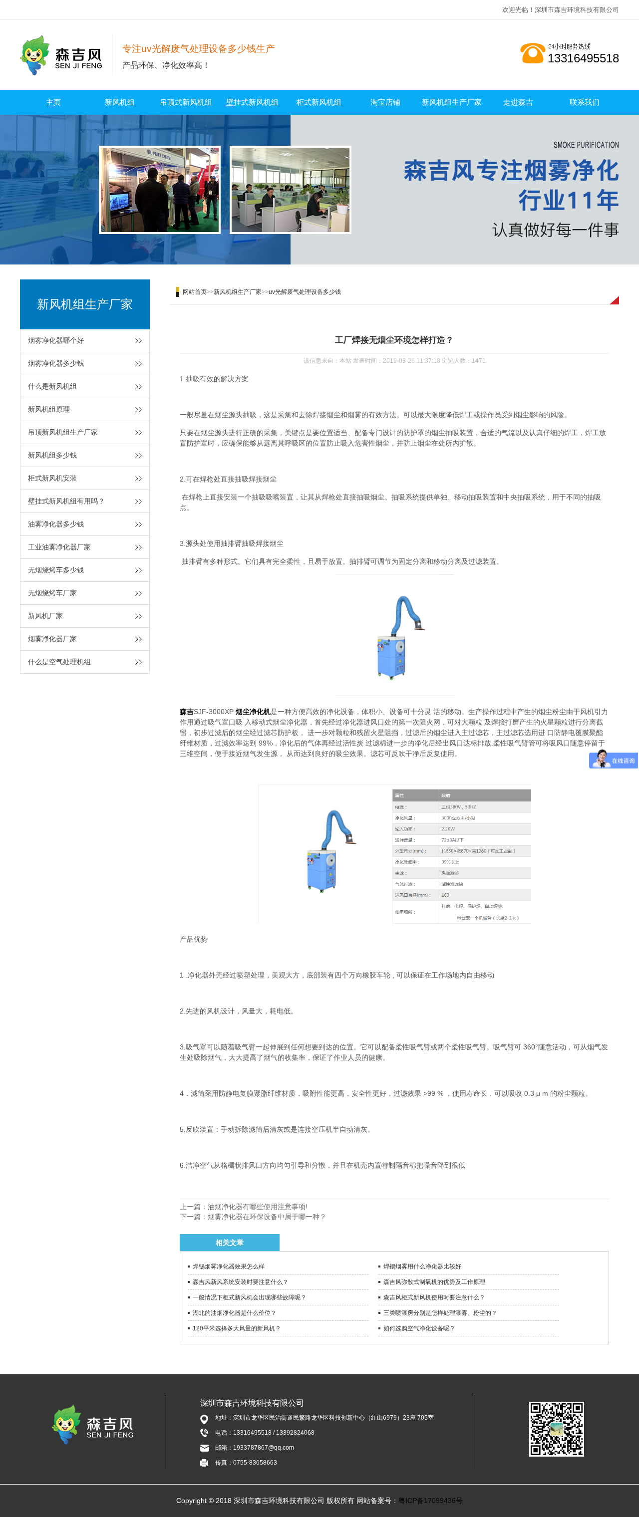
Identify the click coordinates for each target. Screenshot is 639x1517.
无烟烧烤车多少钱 (56, 570)
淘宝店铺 (385, 102)
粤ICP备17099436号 (430, 1501)
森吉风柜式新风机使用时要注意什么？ (434, 1297)
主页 (53, 102)
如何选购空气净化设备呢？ (419, 1328)
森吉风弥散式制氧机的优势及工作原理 (434, 1281)
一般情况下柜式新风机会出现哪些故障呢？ (250, 1297)
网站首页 (195, 291)
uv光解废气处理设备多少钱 (305, 291)
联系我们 (585, 102)
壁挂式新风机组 (252, 102)
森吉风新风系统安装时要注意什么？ (241, 1281)
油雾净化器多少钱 (56, 524)
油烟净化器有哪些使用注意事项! (258, 1207)
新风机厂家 (45, 616)
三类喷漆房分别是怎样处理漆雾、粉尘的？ (440, 1312)
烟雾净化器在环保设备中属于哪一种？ (267, 1217)
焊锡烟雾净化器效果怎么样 (229, 1266)
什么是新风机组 (52, 386)
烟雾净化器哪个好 (56, 340)
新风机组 (120, 102)
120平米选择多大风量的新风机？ (237, 1328)
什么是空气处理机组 (59, 662)
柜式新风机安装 (52, 478)
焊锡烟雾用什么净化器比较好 (422, 1266)
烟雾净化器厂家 (52, 639)
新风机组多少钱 (52, 455)
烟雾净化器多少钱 (56, 363)
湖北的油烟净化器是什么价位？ (235, 1312)
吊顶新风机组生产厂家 (63, 432)
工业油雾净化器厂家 (59, 547)
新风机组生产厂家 (452, 102)
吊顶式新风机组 (186, 102)
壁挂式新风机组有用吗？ (66, 501)
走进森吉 (518, 102)
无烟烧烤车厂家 (52, 593)
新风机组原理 (49, 409)
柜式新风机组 (319, 102)
